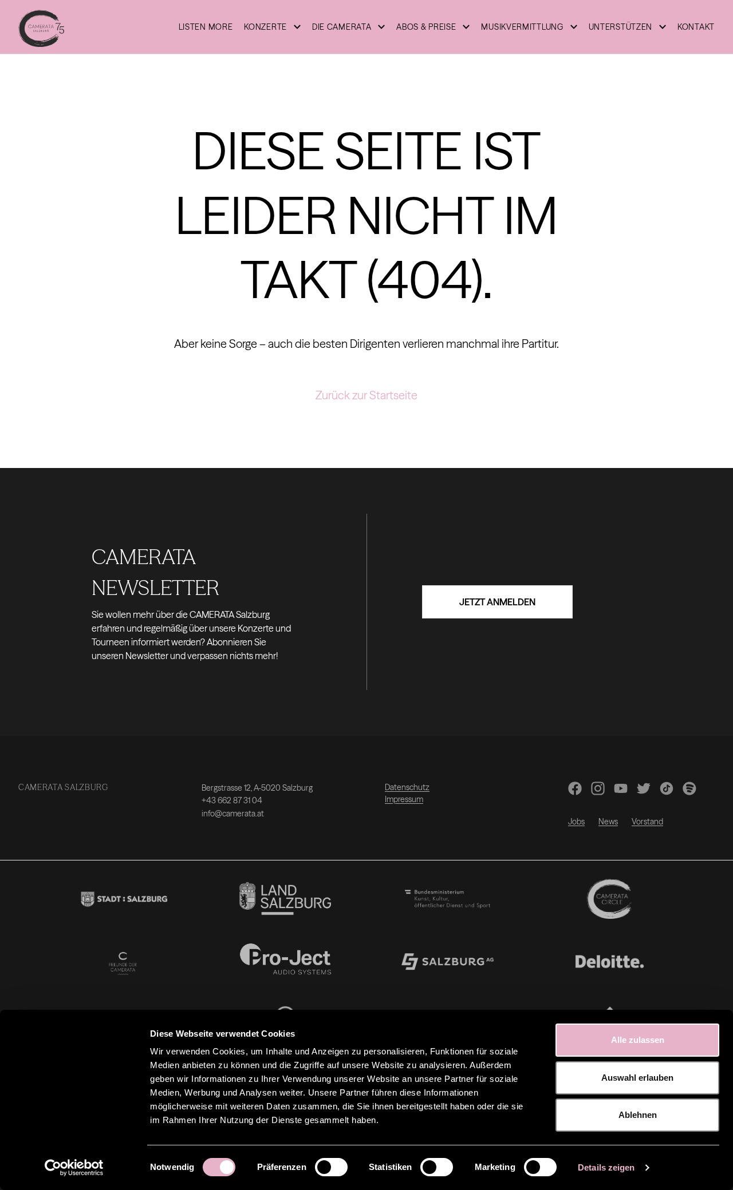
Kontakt (696, 27)
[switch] (331, 1167)
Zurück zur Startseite (366, 395)
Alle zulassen (637, 1040)
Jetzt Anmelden (497, 602)
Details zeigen (606, 1167)
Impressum (404, 799)
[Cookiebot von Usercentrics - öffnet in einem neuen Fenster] (74, 1167)
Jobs (576, 821)
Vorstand (647, 821)
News (608, 821)
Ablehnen (637, 1115)
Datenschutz (407, 787)
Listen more (206, 27)
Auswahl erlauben (637, 1077)
